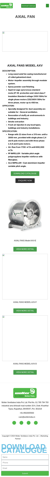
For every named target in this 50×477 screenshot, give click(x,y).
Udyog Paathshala (28, 439)
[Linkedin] (28, 423)
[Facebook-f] (14, 423)
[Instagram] (36, 423)
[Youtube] (21, 423)
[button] (47, 5)
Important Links (12, 430)
